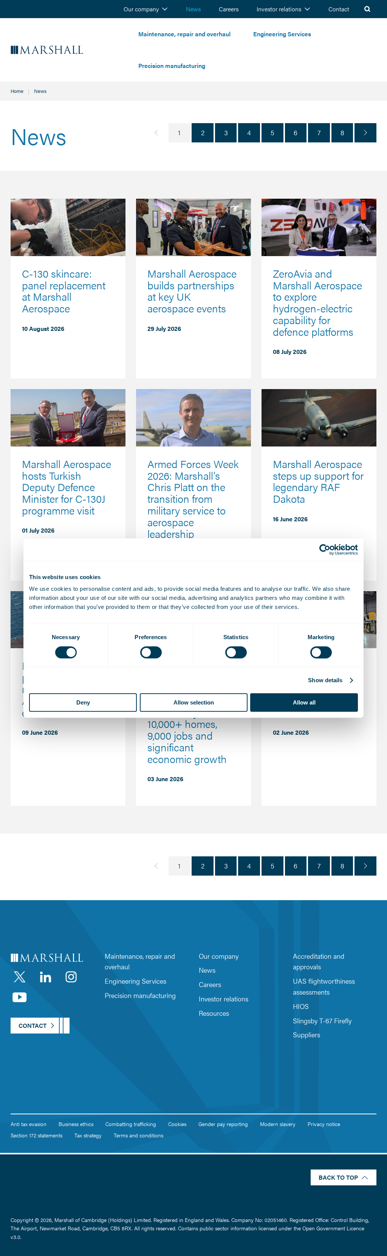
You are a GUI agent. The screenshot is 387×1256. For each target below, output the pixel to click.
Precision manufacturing (171, 65)
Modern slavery (278, 1124)
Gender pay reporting (223, 1124)
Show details (325, 680)
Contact (338, 9)
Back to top (338, 1177)
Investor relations (279, 9)
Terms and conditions (138, 1135)
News (193, 9)
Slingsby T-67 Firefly (322, 1020)
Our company (141, 9)
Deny (83, 702)
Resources (214, 1013)
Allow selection (193, 702)
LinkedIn (45, 977)
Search (367, 9)
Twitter (20, 977)
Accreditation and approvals (318, 961)
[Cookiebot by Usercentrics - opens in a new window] (325, 549)
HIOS (301, 1006)
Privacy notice (324, 1124)
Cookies (177, 1124)
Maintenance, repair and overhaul (184, 33)
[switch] (151, 652)
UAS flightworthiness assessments (324, 986)
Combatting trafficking (130, 1124)
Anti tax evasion (28, 1124)
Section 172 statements (36, 1135)
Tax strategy (88, 1135)
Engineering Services (282, 33)
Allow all (304, 702)
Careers (228, 9)
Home (17, 90)
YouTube (20, 997)
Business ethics (76, 1124)
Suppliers (306, 1034)
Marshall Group (69, 50)
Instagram (71, 977)
